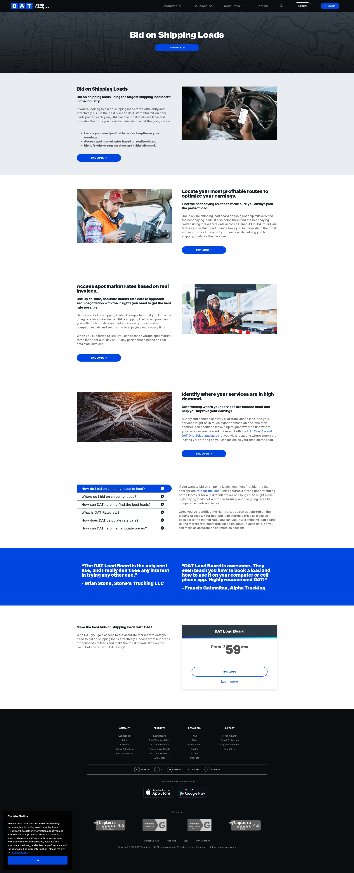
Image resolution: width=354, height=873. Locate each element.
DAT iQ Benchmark (160, 744)
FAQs (194, 735)
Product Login (229, 735)
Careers (124, 744)
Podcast (194, 757)
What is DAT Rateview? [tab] (100, 512)
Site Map (171, 840)
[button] (177, 47)
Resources (232, 6)
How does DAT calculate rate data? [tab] (109, 520)
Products (170, 6)
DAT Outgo (159, 757)
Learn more (229, 681)
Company (124, 728)
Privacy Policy (203, 840)
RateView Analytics (159, 740)
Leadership (124, 735)
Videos (194, 753)
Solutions (200, 6)
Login (302, 6)
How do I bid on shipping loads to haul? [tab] (113, 489)
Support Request (229, 744)
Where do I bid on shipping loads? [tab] (108, 496)
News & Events (124, 749)
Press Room (194, 744)
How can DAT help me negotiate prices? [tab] (114, 528)
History (125, 740)
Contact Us (229, 749)
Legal (186, 840)
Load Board (159, 735)
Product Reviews (159, 753)
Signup (330, 6)
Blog (194, 740)
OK (37, 860)
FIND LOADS (229, 671)
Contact (262, 6)
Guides (194, 749)
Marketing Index (152, 840)
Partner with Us (124, 753)
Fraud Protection (230, 740)
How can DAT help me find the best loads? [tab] (116, 504)
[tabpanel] (228, 507)
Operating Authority (159, 749)
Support (230, 728)
